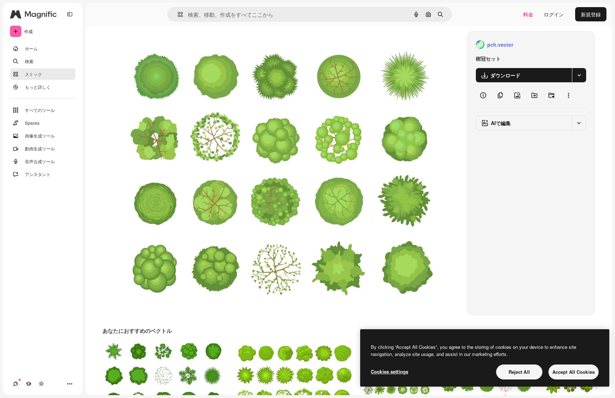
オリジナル (160, 44)
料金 (528, 14)
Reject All (519, 371)
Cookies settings (389, 371)
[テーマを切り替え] (41, 383)
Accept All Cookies (573, 371)
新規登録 (591, 14)
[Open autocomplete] (177, 14)
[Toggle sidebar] (69, 14)
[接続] (15, 383)
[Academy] (28, 383)
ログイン (554, 14)
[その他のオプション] (568, 95)
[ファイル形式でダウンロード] (579, 75)
